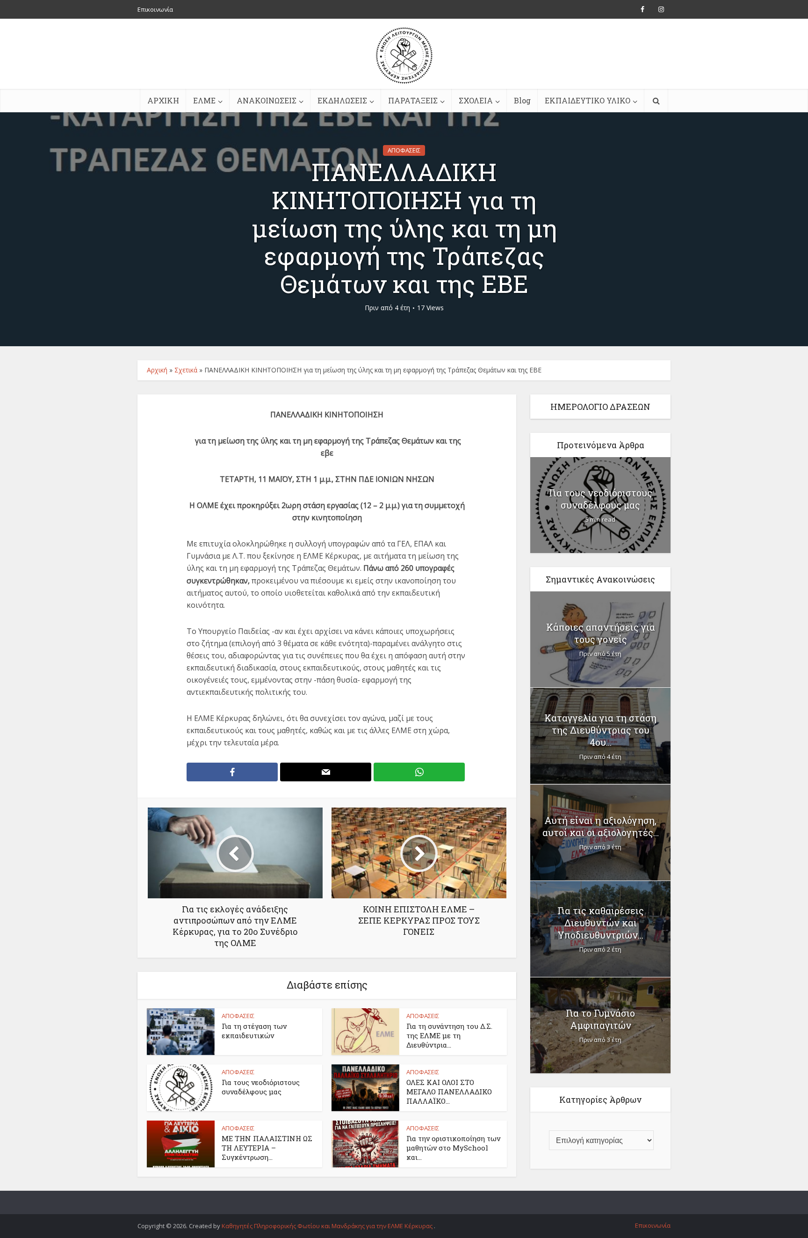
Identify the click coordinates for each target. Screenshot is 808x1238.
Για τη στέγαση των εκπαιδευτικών (254, 1030)
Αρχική (157, 369)
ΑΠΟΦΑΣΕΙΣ (404, 150)
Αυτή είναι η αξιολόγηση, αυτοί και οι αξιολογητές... (600, 826)
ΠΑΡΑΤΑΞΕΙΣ (413, 100)
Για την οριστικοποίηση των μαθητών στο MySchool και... (453, 1148)
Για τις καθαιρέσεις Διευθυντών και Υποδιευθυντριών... (600, 922)
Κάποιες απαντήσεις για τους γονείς (600, 633)
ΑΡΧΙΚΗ (163, 100)
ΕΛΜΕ (204, 100)
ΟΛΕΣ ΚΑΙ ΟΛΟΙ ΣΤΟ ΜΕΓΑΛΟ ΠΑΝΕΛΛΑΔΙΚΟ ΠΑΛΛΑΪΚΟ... (449, 1092)
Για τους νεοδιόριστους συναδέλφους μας (261, 1087)
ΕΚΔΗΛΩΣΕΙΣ (342, 100)
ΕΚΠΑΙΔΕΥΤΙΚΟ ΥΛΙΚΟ (587, 100)
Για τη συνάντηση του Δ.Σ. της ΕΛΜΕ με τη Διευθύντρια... (449, 1035)
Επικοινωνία (155, 9)
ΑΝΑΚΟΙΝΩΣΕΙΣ (266, 100)
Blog (522, 100)
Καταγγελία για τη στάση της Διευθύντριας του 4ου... (600, 730)
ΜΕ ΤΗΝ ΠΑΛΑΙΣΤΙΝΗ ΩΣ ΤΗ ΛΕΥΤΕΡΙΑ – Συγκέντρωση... (267, 1148)
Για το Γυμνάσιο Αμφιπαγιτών (600, 1019)
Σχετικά (185, 369)
